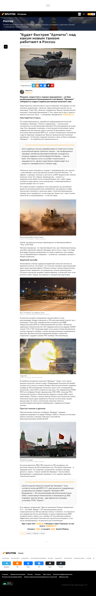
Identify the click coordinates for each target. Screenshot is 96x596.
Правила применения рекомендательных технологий (40, 577)
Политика (5, 558)
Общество (35, 533)
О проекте (5, 574)
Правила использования (17, 574)
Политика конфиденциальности (62, 574)
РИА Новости (68, 114)
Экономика (15, 558)
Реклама (30, 574)
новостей (40, 524)
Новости (29, 533)
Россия (22, 533)
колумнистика (79, 558)
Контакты (38, 574)
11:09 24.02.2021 (25, 46)
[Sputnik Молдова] (9, 16)
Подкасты (58, 558)
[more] (6, 47)
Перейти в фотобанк (41, 81)
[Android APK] (7, 584)
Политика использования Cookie (12, 577)
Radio (53, 529)
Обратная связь (63, 577)
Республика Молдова (38, 558)
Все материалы (28, 92)
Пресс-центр (47, 574)
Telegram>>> (51, 526)
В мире (42, 533)
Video (38, 529)
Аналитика (68, 558)
